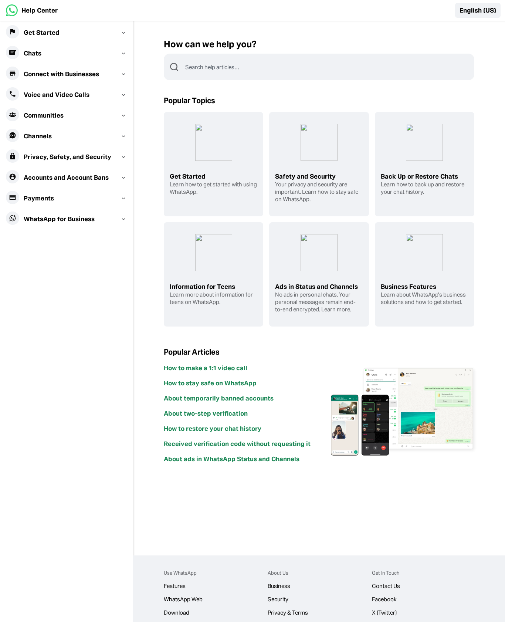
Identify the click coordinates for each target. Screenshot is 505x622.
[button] (478, 10)
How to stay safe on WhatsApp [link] (210, 383)
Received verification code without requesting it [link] (237, 444)
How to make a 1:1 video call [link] (205, 368)
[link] (32, 10)
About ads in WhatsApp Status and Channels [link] (231, 459)
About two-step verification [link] (206, 413)
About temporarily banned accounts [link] (219, 398)
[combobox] (329, 67)
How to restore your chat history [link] (212, 429)
